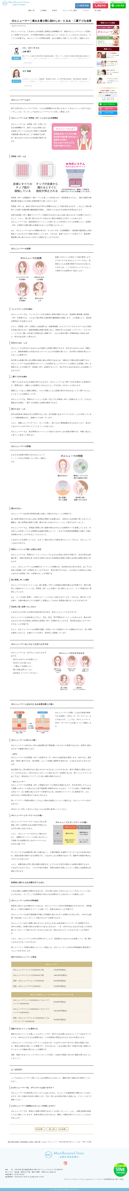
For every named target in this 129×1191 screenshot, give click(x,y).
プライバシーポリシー (72, 1179)
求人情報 (97, 10)
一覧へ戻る (52, 1129)
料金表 (54, 10)
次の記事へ (63, 1129)
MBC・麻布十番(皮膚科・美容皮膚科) (59, 1189)
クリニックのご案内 (70, 10)
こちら (41, 809)
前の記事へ (40, 1129)
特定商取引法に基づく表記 (114, 1179)
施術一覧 (31, 10)
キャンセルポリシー (88, 1179)
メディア (100, 1179)
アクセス (85, 10)
